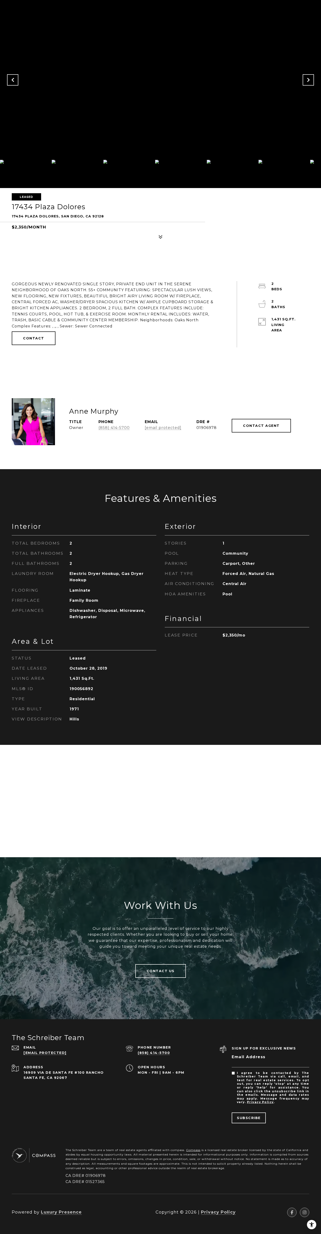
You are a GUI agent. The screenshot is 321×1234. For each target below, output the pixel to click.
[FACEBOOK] (292, 1212)
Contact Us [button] (161, 971)
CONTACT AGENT (261, 426)
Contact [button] (33, 338)
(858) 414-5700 (114, 427)
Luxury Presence (61, 1212)
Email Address (249, 1057)
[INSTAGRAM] (304, 1212)
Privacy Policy (260, 1102)
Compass (193, 1150)
